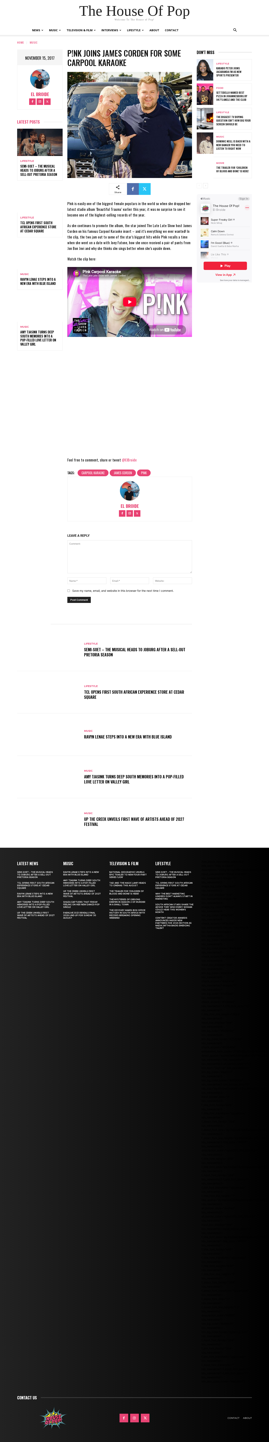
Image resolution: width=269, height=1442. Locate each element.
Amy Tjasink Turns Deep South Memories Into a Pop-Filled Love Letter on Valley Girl (38, 338)
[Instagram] (40, 101)
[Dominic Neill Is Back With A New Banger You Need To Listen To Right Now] (205, 143)
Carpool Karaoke (93, 473)
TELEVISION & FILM (123, 863)
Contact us (27, 1398)
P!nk (144, 473)
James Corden (123, 473)
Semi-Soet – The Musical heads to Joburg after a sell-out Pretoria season (38, 170)
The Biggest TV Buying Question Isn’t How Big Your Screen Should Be (233, 120)
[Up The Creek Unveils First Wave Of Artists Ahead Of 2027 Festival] (48, 819)
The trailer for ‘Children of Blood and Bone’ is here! (232, 169)
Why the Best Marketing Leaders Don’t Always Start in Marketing (174, 896)
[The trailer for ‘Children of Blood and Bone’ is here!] (205, 167)
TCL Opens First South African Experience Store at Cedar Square (38, 226)
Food (219, 88)
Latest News (27, 863)
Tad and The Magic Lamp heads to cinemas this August (127, 884)
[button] (235, 30)
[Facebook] (32, 101)
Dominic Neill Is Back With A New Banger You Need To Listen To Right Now (233, 144)
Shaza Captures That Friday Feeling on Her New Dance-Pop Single (81, 904)
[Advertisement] (233, 320)
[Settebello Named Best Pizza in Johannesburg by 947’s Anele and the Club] (205, 94)
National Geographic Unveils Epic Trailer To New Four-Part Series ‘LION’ (128, 875)
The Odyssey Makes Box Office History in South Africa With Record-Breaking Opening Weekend (127, 914)
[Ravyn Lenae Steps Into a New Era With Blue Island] (40, 255)
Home (20, 42)
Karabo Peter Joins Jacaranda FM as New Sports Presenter (228, 71)
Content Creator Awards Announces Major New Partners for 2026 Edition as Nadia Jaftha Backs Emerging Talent (173, 923)
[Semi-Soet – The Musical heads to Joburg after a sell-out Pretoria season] (40, 142)
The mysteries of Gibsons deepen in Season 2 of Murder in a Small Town (127, 902)
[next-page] (205, 185)
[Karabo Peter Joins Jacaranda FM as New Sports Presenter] (205, 70)
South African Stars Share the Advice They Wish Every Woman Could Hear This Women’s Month (174, 908)
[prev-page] (199, 185)
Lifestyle (134, 30)
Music (53, 30)
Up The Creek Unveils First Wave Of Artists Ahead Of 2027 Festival (134, 821)
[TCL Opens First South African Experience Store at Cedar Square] (40, 199)
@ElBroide (129, 459)
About (154, 30)
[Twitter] (47, 101)
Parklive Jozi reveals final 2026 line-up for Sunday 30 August (79, 915)
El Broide (40, 94)
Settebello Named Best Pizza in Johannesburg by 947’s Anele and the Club (231, 96)
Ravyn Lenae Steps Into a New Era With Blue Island (38, 281)
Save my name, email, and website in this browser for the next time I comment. (123, 590)
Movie (220, 163)
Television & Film (80, 30)
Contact (172, 30)
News (36, 30)
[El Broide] (40, 79)
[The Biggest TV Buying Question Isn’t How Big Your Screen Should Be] (205, 118)
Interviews (109, 30)
